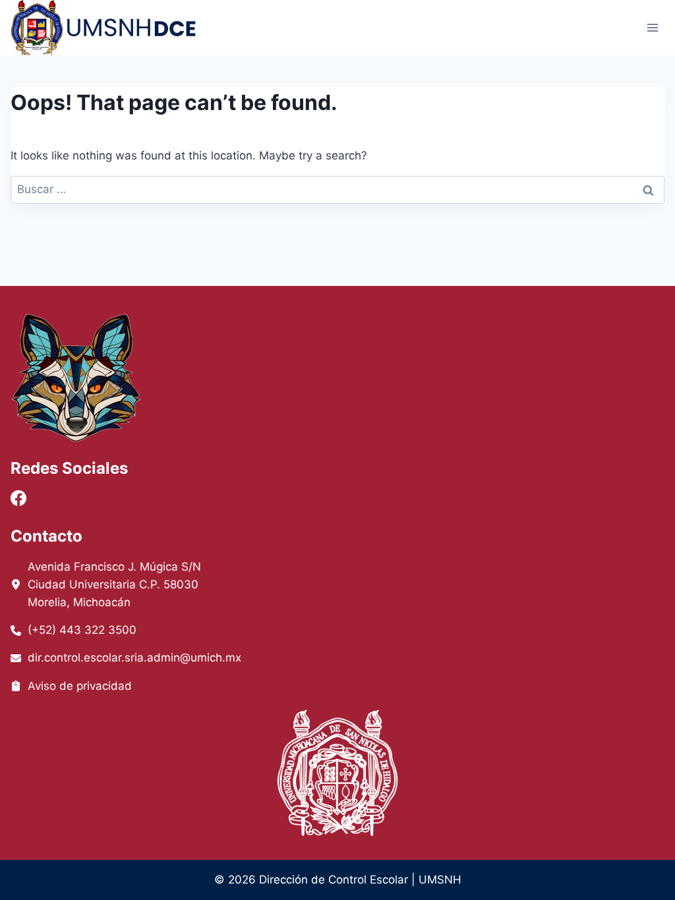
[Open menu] (652, 27)
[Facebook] (18, 498)
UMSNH (440, 879)
